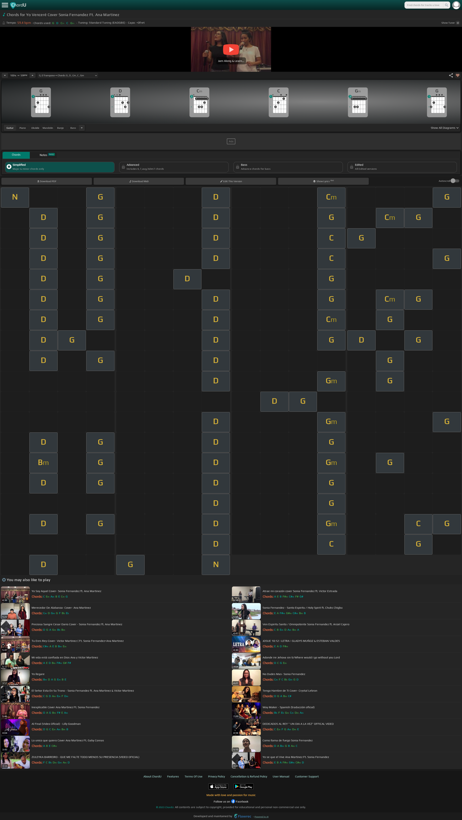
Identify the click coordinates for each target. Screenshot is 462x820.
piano (22, 127)
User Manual (281, 776)
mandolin (48, 127)
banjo (60, 127)
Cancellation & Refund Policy (249, 776)
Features (173, 776)
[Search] (446, 5)
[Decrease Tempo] (5, 75)
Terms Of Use (193, 776)
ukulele (35, 127)
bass (73, 127)
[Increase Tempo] (32, 75)
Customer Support (307, 776)
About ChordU (152, 776)
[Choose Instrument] (81, 128)
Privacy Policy (216, 776)
